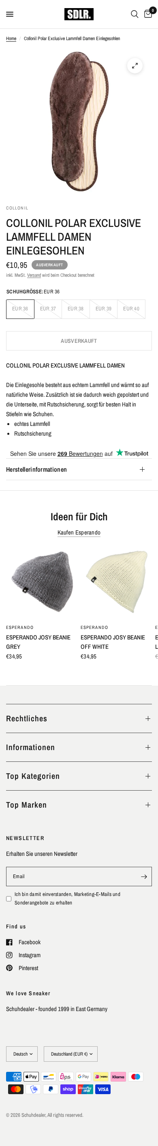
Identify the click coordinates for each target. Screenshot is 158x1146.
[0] (146, 14)
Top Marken (26, 804)
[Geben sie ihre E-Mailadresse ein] (144, 876)
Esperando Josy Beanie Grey (38, 642)
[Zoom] (135, 65)
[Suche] (134, 14)
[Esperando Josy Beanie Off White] (116, 583)
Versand (34, 275)
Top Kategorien (33, 775)
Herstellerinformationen (36, 469)
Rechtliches (26, 718)
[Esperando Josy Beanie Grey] (41, 583)
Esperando (20, 627)
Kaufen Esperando (79, 532)
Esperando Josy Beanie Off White (113, 642)
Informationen (30, 747)
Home (11, 38)
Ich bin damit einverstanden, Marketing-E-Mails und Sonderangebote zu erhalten (67, 898)
